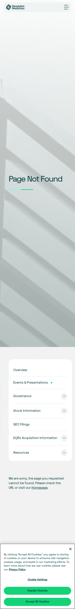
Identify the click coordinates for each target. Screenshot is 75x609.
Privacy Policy (17, 569)
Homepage (40, 488)
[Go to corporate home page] (17, 7)
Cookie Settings (38, 579)
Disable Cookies (38, 590)
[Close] (70, 549)
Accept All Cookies (37, 601)
